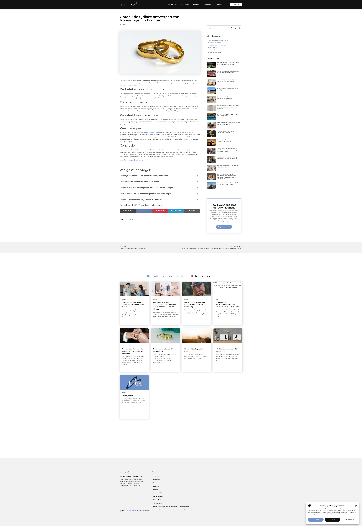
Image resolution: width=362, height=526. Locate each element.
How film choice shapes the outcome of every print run (228, 114)
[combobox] (236, 4)
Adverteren (208, 4)
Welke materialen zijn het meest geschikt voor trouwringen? (160, 194)
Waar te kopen (213, 47)
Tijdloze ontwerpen (215, 42)
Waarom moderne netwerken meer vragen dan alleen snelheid (228, 63)
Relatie (124, 25)
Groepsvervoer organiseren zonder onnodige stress (227, 89)
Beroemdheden (158, 496)
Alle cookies (315, 519)
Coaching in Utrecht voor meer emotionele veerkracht (226, 140)
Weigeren (332, 519)
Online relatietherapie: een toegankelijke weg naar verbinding (194, 304)
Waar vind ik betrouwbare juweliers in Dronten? (160, 200)
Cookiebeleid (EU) (159, 493)
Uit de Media (184, 4)
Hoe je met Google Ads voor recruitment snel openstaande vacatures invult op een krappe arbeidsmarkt (226, 176)
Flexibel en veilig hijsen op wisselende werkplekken (225, 132)
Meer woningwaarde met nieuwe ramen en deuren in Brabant (227, 80)
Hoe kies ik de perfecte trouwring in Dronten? (160, 182)
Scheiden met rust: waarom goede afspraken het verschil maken (133, 304)
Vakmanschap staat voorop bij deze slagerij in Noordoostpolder (228, 71)
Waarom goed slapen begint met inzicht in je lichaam (227, 166)
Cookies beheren (349, 519)
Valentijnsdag (127, 396)
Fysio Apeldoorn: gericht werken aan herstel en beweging (228, 123)
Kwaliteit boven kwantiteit (217, 45)
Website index (157, 503)
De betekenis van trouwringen (218, 40)
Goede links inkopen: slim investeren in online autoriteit (171, 506)
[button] (356, 506)
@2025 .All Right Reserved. (134, 510)
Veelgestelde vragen (215, 52)
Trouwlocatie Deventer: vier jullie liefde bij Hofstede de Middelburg (132, 351)
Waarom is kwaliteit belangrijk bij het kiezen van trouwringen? (160, 188)
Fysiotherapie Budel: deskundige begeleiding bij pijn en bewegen (227, 157)
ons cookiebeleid (327, 514)
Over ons (170, 4)
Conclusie (212, 50)
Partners (196, 4)
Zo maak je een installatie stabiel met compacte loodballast (227, 183)
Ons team (156, 479)
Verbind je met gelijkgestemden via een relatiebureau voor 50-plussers (227, 304)
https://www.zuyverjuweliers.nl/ (131, 160)
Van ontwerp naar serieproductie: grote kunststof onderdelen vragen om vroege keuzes (228, 150)
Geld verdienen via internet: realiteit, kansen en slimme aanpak (173, 510)
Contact (219, 4)
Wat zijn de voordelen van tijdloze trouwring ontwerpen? (160, 176)
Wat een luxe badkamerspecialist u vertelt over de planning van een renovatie (228, 107)
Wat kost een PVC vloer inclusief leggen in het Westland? (227, 97)
